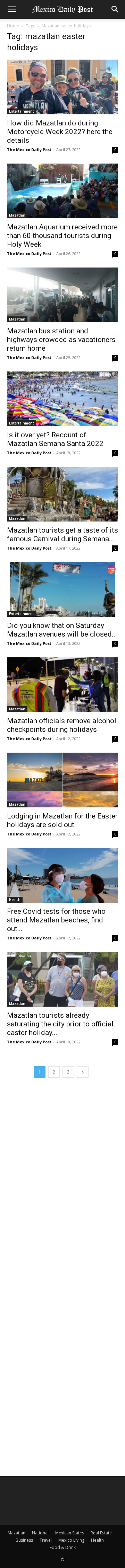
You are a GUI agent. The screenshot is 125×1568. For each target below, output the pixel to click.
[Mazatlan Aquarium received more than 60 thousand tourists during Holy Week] (62, 191)
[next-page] (83, 1072)
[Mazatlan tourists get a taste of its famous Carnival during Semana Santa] (62, 494)
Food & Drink (63, 1547)
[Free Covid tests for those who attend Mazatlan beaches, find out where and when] (62, 875)
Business (24, 1540)
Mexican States (69, 1533)
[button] (12, 9)
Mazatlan (17, 215)
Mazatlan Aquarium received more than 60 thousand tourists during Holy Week (62, 235)
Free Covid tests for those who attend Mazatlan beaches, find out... (56, 920)
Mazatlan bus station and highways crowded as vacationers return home (61, 339)
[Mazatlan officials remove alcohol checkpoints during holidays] (62, 684)
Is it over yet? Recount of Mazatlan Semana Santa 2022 (55, 439)
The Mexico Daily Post (29, 149)
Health (14, 899)
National (40, 1533)
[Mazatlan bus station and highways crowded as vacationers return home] (62, 295)
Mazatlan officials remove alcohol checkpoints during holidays (61, 725)
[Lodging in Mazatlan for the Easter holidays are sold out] (62, 780)
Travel (46, 1540)
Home (13, 26)
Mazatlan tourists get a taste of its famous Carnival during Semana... (62, 534)
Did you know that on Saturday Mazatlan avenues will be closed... (62, 629)
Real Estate (101, 1533)
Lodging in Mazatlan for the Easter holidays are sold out (62, 820)
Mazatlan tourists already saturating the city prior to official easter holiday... (60, 1024)
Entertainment (21, 111)
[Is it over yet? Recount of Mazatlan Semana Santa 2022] (62, 398)
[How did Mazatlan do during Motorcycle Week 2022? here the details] (62, 87)
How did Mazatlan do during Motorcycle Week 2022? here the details (59, 131)
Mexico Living (71, 1540)
